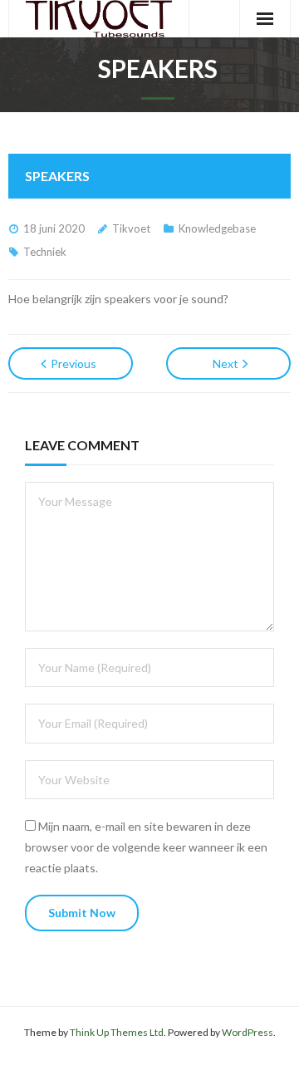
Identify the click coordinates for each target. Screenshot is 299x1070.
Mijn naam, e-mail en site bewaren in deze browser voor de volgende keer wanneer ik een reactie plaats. (146, 847)
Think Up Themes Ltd (117, 1032)
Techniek (44, 251)
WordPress (247, 1032)
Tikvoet (131, 228)
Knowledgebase (217, 228)
